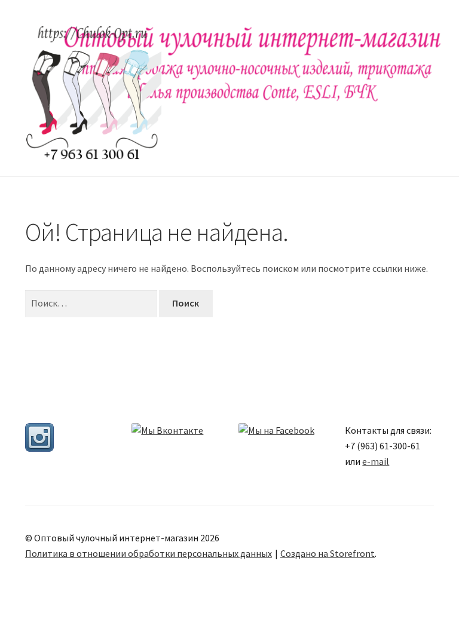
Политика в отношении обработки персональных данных (148, 553)
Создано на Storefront (327, 553)
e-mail (375, 461)
